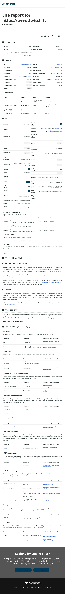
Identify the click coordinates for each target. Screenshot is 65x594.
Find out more (23, 570)
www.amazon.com (52, 347)
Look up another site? (11, 24)
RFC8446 (43, 128)
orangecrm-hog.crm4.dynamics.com (51, 493)
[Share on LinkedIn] (55, 36)
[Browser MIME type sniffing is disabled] (14, 488)
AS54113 (29, 79)
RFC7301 (59, 130)
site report (12, 277)
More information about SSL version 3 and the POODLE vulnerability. (18, 240)
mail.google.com (56, 487)
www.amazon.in (57, 390)
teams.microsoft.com (48, 484)
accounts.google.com (48, 494)
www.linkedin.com (47, 487)
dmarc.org (12, 299)
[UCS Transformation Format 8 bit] (6, 448)
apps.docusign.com (47, 369)
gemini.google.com (47, 500)
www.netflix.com (47, 447)
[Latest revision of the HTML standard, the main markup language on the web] (7, 517)
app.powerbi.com (47, 536)
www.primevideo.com (48, 390)
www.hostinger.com (47, 387)
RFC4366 (48, 130)
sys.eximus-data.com (48, 534)
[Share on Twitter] (49, 36)
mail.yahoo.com (46, 489)
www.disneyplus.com (56, 367)
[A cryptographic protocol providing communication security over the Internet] (5, 346)
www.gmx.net (56, 426)
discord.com (54, 536)
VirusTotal (28, 76)
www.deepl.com (46, 367)
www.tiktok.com (46, 483)
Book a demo (41, 570)
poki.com (45, 391)
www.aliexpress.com (47, 343)
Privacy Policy (35, 587)
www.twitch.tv (54, 483)
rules (32, 269)
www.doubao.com (57, 387)
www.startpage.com (47, 385)
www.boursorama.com (48, 427)
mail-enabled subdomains (50, 282)
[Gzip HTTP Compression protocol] (14, 466)
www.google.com (55, 447)
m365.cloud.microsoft (48, 540)
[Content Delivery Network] (9, 409)
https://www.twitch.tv (25, 64)
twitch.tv (59, 64)
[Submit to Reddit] (45, 36)
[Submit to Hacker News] (58, 36)
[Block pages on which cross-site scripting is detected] (14, 483)
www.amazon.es (54, 465)
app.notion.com (57, 540)
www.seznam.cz (46, 465)
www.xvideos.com (55, 341)
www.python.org (47, 466)
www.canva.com (46, 346)
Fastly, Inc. (29, 67)
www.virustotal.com (47, 426)
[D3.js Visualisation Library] (15, 386)
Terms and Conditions (45, 587)
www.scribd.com (47, 341)
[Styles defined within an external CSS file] (7, 535)
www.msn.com (46, 449)
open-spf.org (55, 271)
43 (31, 49)
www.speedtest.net (47, 539)
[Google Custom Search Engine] (14, 426)
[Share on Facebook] (52, 36)
